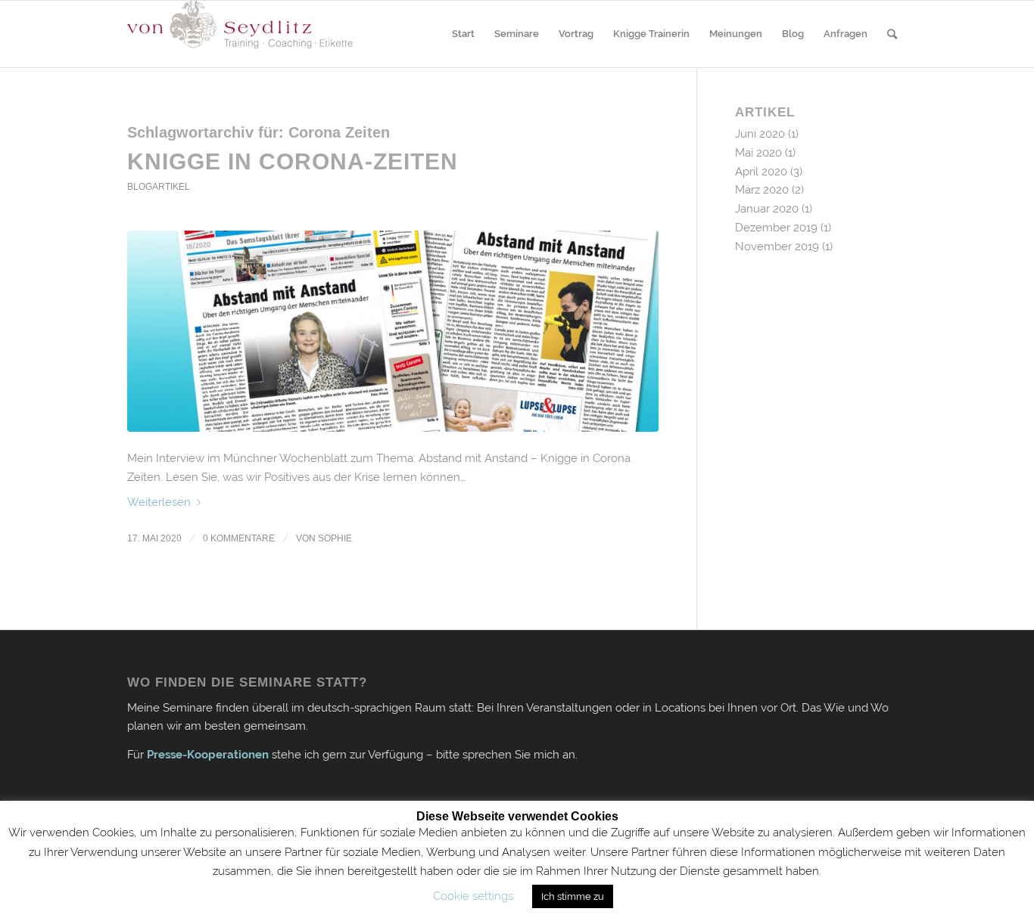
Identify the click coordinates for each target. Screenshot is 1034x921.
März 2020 (762, 190)
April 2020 (761, 171)
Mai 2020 (758, 153)
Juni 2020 (760, 134)
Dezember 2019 (776, 227)
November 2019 (777, 246)
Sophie (335, 538)
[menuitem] (463, 34)
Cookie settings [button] (473, 896)
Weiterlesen (159, 502)
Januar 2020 (767, 209)
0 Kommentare (239, 538)
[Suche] (892, 34)
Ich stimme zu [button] (572, 896)
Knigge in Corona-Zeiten (292, 161)
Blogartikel (158, 186)
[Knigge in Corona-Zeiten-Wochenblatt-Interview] (393, 332)
